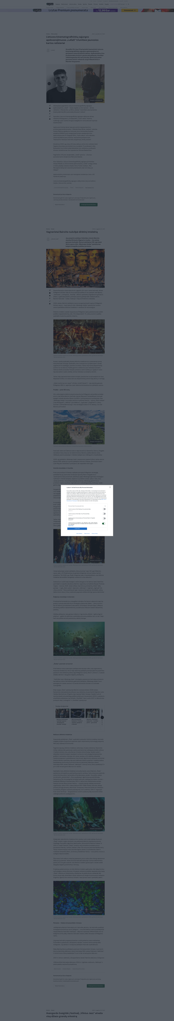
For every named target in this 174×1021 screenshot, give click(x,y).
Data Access (87, 533)
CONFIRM (77, 528)
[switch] (104, 509)
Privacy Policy (95, 533)
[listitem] (87, 506)
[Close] (110, 487)
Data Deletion (79, 533)
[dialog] (87, 510)
